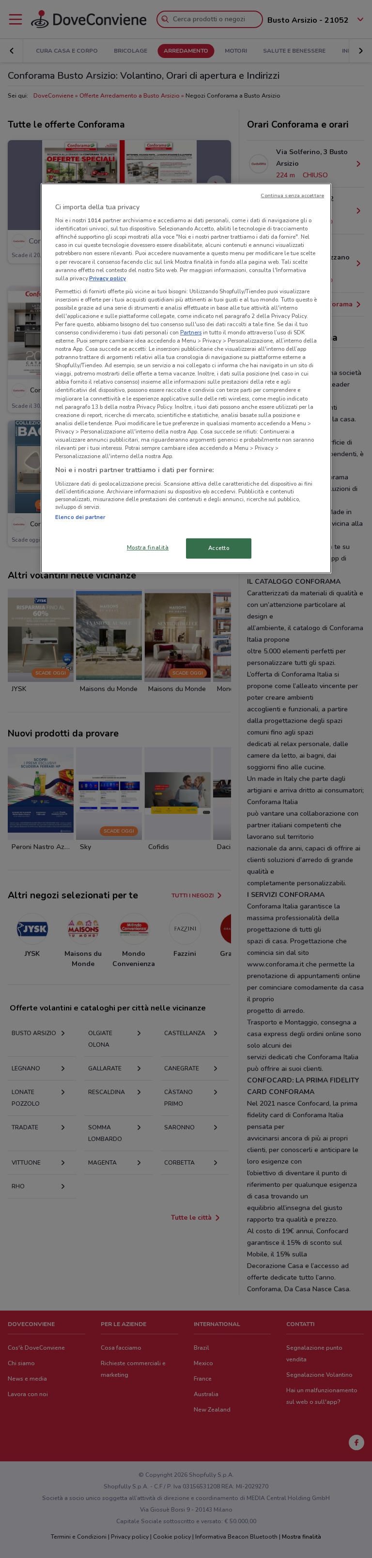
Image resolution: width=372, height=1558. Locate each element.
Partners (191, 332)
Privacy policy (107, 278)
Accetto (219, 548)
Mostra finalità (148, 547)
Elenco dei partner (80, 517)
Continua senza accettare (292, 195)
